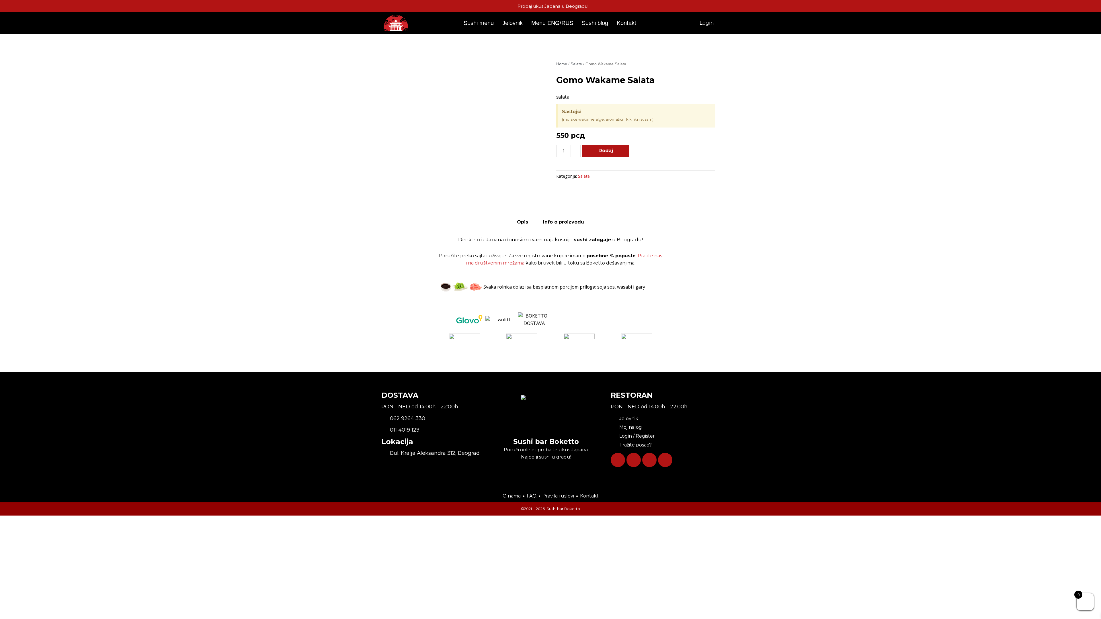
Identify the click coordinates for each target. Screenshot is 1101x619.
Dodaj (605, 150)
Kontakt (626, 23)
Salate (576, 64)
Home (561, 64)
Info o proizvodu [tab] (563, 222)
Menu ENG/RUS (552, 23)
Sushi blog (595, 23)
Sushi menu (479, 23)
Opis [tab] (522, 222)
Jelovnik (512, 23)
